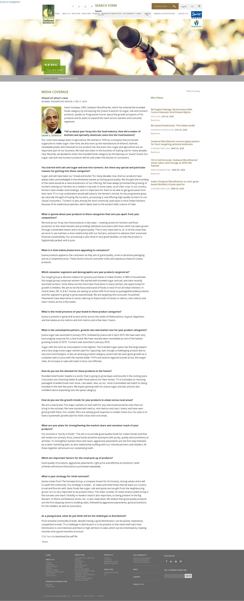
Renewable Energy (111, 562)
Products (108, 555)
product (96, 13)
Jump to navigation (10, 1)
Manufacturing (52, 570)
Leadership (50, 565)
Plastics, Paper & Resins (83, 578)
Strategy (49, 568)
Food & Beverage (81, 565)
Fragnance (79, 567)
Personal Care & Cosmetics (85, 575)
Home (57, 13)
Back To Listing (193, 91)
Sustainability (129, 13)
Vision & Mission (52, 566)
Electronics (79, 562)
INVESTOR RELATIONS (111, 573)
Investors (76, 13)
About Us (66, 13)
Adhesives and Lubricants (84, 558)
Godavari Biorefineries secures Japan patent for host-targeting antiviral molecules (175, 143)
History (48, 563)
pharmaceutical (81, 576)
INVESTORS (108, 569)
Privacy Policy (89, 596)
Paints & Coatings (81, 573)
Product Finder (160, 6)
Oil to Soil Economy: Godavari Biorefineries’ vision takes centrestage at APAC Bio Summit (174, 162)
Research (49, 585)
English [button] (184, 6)
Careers (147, 13)
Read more (155, 120)
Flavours (78, 564)
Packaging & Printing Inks (84, 571)
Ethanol (107, 558)
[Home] (48, 24)
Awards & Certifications (164, 13)
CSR (105, 574)
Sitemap (101, 596)
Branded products (111, 564)
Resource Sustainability (142, 558)
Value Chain (50, 574)
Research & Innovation (111, 13)
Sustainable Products (141, 562)
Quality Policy (51, 576)
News (139, 13)
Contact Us (183, 13)
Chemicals (108, 560)
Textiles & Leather (81, 580)
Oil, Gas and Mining (82, 569)
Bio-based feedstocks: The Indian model (173, 125)
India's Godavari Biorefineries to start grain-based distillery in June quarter (175, 183)
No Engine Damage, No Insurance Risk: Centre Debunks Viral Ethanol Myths (171, 111)
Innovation (50, 586)
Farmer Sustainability (141, 560)
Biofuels (78, 560)
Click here (47, 536)
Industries (86, 13)
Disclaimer (76, 596)
